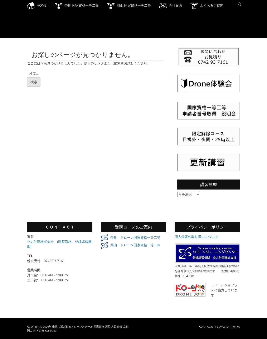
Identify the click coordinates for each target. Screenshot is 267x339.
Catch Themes (231, 326)
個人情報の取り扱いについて (196, 236)
